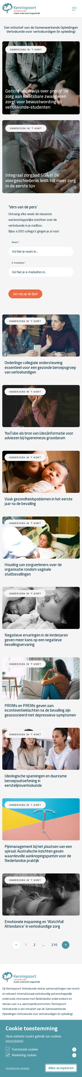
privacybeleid (14, 1041)
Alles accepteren (61, 1068)
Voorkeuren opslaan (17, 1068)
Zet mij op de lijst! (25, 294)
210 (54, 945)
